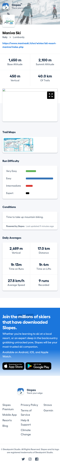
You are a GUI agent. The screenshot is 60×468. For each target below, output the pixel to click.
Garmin (48, 410)
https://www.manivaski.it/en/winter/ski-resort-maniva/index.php (29, 45)
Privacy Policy (29, 405)
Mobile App (9, 414)
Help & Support (26, 422)
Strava (48, 405)
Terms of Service (26, 412)
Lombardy (18, 37)
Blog (5, 425)
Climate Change (26, 432)
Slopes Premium (8, 407)
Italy (4, 37)
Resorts (7, 420)
